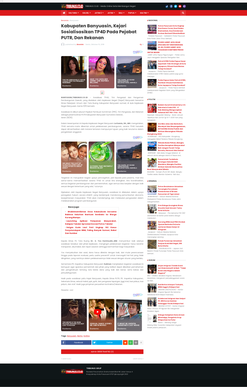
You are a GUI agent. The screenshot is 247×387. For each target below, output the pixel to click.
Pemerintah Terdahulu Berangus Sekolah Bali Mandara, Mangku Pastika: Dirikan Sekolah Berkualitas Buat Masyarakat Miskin (164, 164)
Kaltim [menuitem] (143, 13)
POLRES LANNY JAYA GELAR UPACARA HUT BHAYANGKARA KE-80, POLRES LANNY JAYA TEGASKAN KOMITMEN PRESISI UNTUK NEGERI (165, 47)
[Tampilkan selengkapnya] (141, 342)
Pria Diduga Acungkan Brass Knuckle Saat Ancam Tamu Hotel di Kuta (170, 208)
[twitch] (184, 6)
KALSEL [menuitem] (86, 13)
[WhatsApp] (130, 342)
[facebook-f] (171, 6)
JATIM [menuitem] (110, 13)
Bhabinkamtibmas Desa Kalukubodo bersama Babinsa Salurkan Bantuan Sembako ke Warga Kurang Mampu (90, 214)
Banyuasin (74, 20)
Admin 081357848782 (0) (102, 351)
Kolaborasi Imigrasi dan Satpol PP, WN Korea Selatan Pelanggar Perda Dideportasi (171, 301)
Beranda (64, 20)
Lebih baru (66, 359)
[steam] (166, 6)
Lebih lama (137, 359)
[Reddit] (125, 342)
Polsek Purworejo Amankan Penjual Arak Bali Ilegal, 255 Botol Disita (170, 243)
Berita (79, 336)
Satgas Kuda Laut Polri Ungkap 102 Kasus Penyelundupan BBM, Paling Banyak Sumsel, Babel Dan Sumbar (90, 230)
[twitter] (175, 6)
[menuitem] (64, 13)
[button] (183, 13)
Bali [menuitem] (121, 13)
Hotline (86, 336)
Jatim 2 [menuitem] (98, 13)
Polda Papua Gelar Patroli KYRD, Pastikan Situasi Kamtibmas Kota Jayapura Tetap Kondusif (172, 82)
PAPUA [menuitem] (131, 13)
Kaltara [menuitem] (73, 13)
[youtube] (180, 6)
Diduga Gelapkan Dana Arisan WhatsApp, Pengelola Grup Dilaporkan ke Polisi (171, 317)
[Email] (136, 342)
